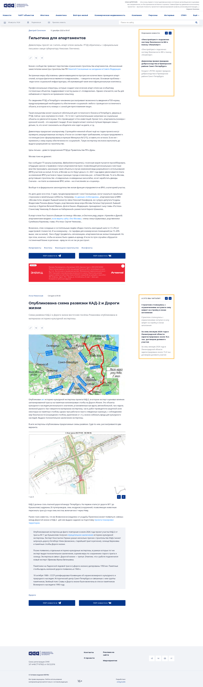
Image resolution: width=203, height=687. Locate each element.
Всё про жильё (80, 15)
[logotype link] (16, 5)
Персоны (153, 15)
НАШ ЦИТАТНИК (131, 2)
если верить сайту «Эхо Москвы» (67, 218)
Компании (137, 15)
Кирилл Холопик (192, 9)
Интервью (169, 15)
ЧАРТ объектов (26, 15)
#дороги (32, 595)
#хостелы (48, 248)
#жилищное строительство (67, 248)
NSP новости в (50, 256)
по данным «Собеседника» (87, 197)
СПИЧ (183, 15)
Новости (7, 15)
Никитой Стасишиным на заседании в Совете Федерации (94, 69)
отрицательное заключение (80, 535)
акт (42, 399)
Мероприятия (110, 660)
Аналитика (61, 15)
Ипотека (44, 15)
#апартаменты (35, 248)
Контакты (89, 652)
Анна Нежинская (36, 295)
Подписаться (36, 22)
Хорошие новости (150, 33)
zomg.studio (121, 682)
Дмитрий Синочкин (37, 30)
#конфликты (87, 248)
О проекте (89, 658)
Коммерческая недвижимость (110, 15)
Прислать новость (59, 22)
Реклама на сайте (108, 653)
